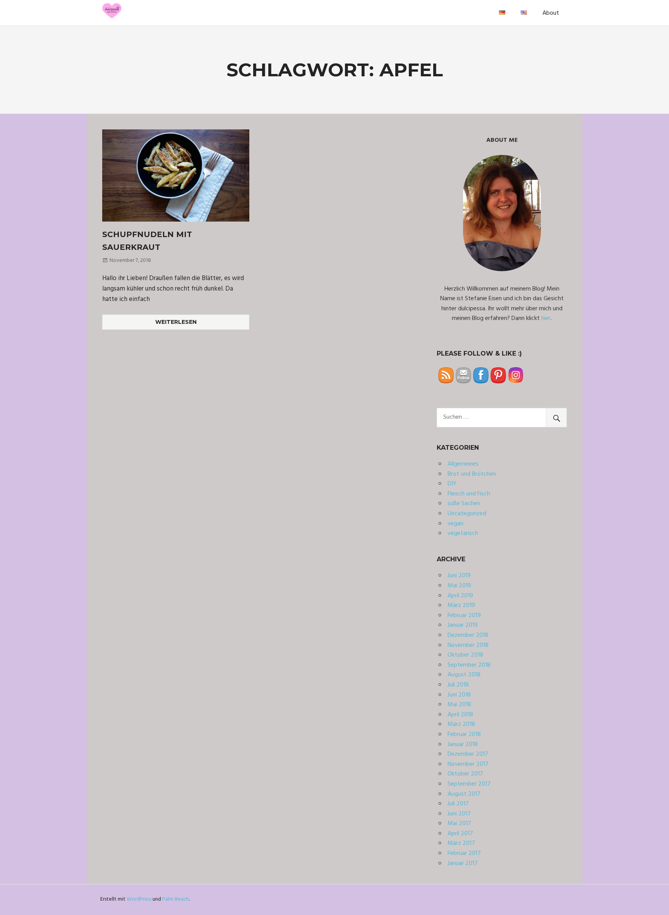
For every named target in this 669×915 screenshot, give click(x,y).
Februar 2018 (464, 734)
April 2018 (460, 715)
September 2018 (469, 665)
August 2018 (464, 675)
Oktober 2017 (465, 774)
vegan (455, 524)
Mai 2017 (459, 824)
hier (546, 318)
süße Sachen (464, 504)
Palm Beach (175, 899)
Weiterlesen (176, 321)
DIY (452, 484)
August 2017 (464, 794)
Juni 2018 (459, 695)
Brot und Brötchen (472, 474)
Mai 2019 (459, 586)
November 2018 (468, 645)
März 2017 (461, 843)
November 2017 (468, 764)
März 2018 (461, 724)
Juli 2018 (458, 685)
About (550, 13)
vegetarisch (463, 533)
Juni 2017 (459, 814)
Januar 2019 (463, 625)
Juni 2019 (459, 576)
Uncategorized (467, 514)
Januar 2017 (463, 863)
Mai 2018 (459, 705)
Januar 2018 (463, 745)
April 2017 (460, 834)
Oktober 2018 (465, 655)
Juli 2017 (458, 804)
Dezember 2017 (468, 754)
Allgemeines (463, 464)
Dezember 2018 (468, 635)
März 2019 (461, 605)
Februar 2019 (464, 616)
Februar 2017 (464, 853)
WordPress (139, 899)
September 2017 (469, 784)
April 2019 (460, 596)
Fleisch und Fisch (469, 494)
